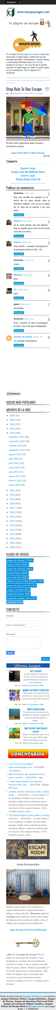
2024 (12, 424)
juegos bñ (12, 602)
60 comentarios (33, 704)
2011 (12, 534)
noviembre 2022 (17, 441)
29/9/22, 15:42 (29, 319)
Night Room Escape (36, 709)
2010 (12, 538)
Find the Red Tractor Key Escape (35, 730)
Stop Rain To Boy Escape (24, 89)
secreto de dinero (23, 336)
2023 (12, 428)
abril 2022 (14, 472)
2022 (12, 433)
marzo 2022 (15, 476)
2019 (12, 499)
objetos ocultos (14, 581)
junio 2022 (14, 463)
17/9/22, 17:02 (26, 242)
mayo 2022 (15, 467)
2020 (12, 495)
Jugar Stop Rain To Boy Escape (28, 153)
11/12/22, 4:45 (37, 337)
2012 (12, 529)
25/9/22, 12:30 (25, 304)
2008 (12, 547)
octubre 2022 (16, 445)
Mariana (18, 274)
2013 (12, 525)
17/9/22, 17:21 (29, 260)
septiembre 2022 (17, 450)
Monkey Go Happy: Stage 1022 (36, 690)
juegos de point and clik (18, 585)
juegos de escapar (16, 569)
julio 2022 (14, 458)
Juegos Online (29, 93)
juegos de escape (15, 560)
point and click (14, 577)
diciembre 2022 (17, 437)
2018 (12, 503)
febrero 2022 (15, 480)
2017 (12, 508)
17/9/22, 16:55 (26, 221)
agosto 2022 (15, 454)
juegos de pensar (15, 594)
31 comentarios (33, 723)
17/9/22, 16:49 (29, 193)
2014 (12, 521)
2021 (12, 490)
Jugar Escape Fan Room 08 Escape (28, 930)
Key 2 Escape (36, 671)
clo (15, 289)
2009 (12, 543)
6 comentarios (33, 743)
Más (42, 685)
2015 (12, 516)
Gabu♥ (17, 221)
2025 (12, 420)
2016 (12, 512)
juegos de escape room (18, 598)
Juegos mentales (15, 589)
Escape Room (18, 93)
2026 (12, 415)
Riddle (34, 581)
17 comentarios (33, 685)
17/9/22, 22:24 (22, 289)
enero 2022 (15, 485)
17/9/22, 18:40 (27, 275)
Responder (19, 215)
